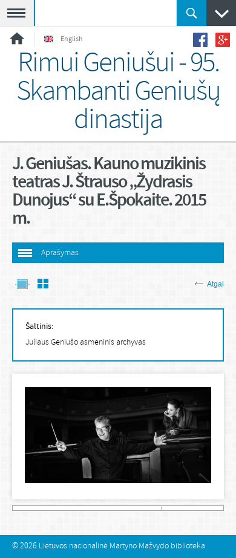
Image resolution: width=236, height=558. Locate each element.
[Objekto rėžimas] (22, 285)
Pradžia (17, 38)
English (72, 39)
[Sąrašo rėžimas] (43, 285)
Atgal (215, 284)
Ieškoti (191, 13)
